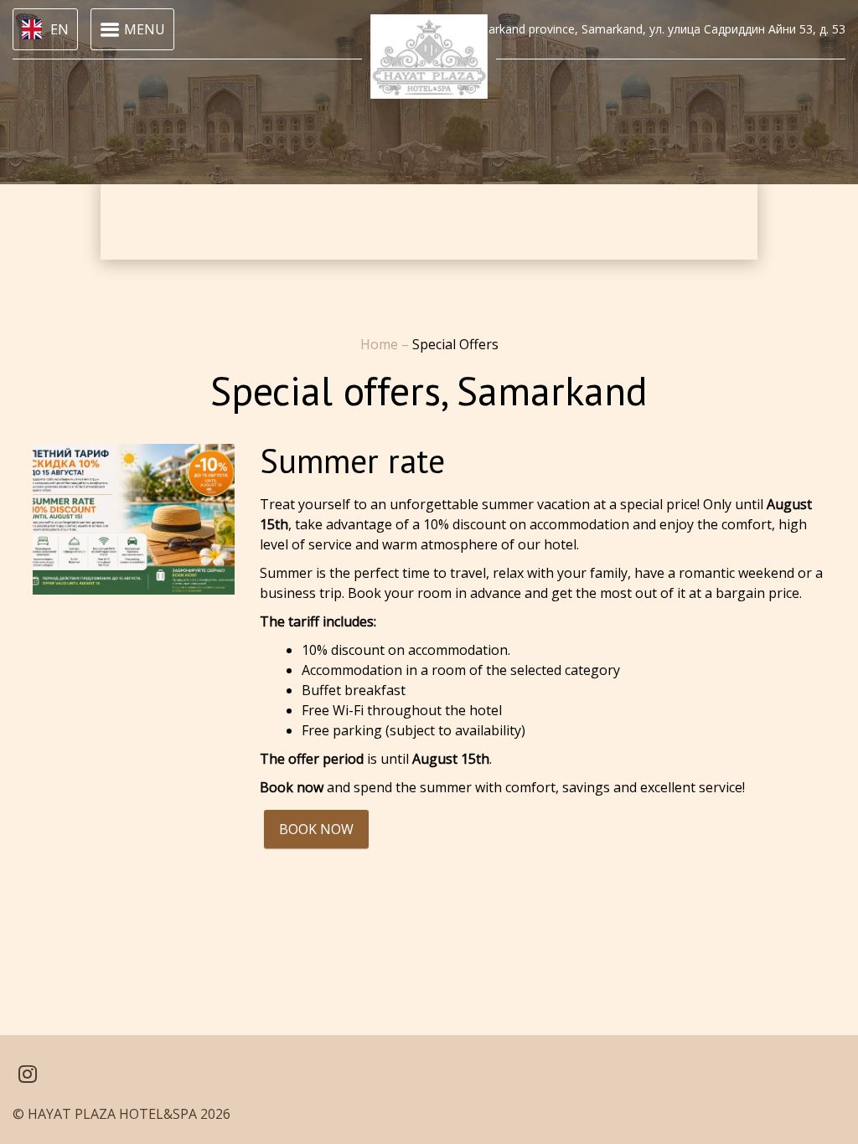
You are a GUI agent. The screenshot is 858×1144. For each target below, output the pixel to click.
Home (380, 344)
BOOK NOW (316, 829)
